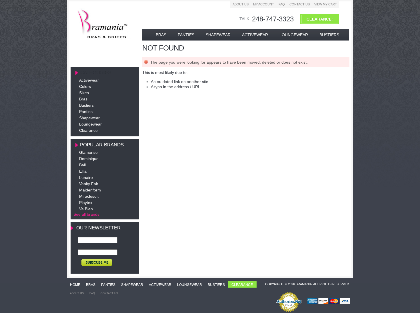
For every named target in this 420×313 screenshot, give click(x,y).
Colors (85, 86)
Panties (86, 111)
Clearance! (320, 19)
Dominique (89, 158)
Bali (82, 165)
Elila (83, 171)
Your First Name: (93, 234)
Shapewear (89, 118)
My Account (263, 4)
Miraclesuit (89, 196)
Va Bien (86, 209)
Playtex (85, 202)
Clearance (88, 130)
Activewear (89, 80)
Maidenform (90, 190)
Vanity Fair (88, 183)
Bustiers (86, 105)
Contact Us (299, 4)
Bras (83, 99)
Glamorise (88, 152)
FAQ (282, 4)
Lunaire (86, 177)
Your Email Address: (96, 246)
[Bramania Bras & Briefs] (103, 38)
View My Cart (325, 4)
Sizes (84, 92)
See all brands (86, 214)
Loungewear (90, 124)
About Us (241, 4)
